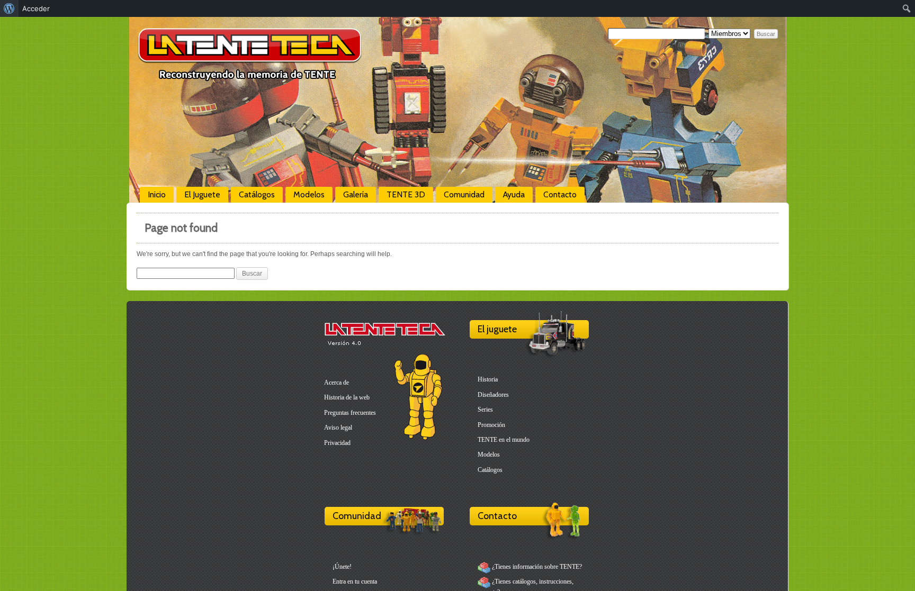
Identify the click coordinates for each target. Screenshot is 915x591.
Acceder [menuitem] (36, 8)
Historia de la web (347, 397)
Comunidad (464, 194)
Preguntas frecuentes (350, 412)
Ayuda (514, 194)
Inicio (157, 194)
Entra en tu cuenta (355, 581)
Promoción (491, 425)
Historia (488, 379)
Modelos (309, 194)
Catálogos (257, 194)
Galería (355, 194)
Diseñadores (493, 394)
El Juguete (202, 194)
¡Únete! (342, 566)
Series (485, 409)
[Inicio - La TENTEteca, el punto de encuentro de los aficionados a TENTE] (249, 76)
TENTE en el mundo (504, 439)
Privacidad (337, 443)
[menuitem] (9, 8)
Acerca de (336, 382)
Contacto (560, 194)
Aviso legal (338, 427)
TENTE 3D (406, 194)
